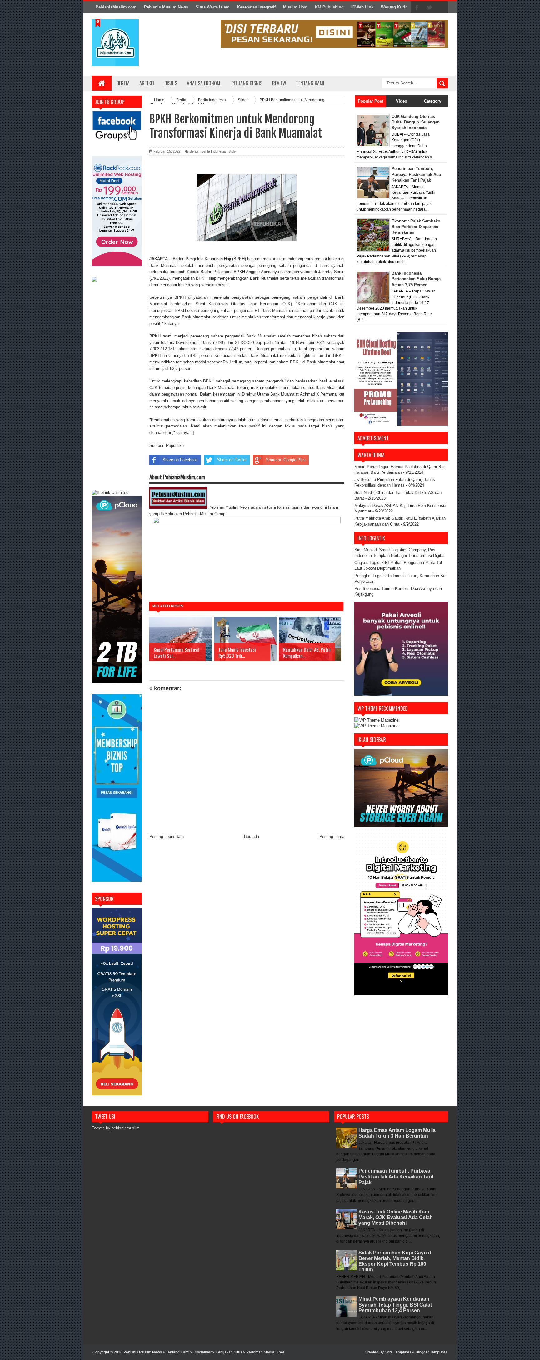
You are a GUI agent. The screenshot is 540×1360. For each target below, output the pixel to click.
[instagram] (442, 7)
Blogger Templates (432, 1352)
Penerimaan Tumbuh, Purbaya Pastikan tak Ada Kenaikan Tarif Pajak (395, 1176)
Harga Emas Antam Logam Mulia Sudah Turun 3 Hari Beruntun (397, 1133)
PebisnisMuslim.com (116, 7)
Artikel (147, 83)
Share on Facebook (180, 460)
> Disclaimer (201, 1352)
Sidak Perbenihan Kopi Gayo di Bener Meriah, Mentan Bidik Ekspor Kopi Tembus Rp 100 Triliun (395, 1261)
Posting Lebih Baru (166, 836)
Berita (123, 83)
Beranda (251, 836)
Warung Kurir (394, 7)
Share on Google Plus (286, 460)
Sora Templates (398, 1352)
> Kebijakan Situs (227, 1352)
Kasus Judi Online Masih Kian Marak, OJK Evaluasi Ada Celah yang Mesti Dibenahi (395, 1217)
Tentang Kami (310, 83)
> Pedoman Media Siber (263, 1352)
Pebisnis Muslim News (166, 7)
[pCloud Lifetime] (117, 681)
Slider (232, 151)
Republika (175, 445)
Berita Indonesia (213, 151)
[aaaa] (334, 34)
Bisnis (170, 83)
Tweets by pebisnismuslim (116, 1128)
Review (279, 83)
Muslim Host (295, 7)
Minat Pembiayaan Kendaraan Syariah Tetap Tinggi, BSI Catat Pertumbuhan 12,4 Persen (395, 1304)
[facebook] (417, 7)
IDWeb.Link (362, 7)
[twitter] (429, 7)
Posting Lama (331, 836)
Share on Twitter (232, 460)
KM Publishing (329, 7)
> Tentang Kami (176, 1352)
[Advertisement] (117, 387)
